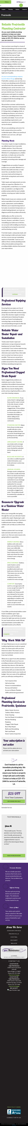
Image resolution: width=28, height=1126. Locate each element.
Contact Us (24, 9)
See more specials (14, 801)
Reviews (17, 9)
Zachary (14, 940)
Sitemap (14, 1125)
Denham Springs (14, 930)
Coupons (3, 9)
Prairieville (14, 933)
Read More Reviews (14, 855)
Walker (14, 943)
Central (14, 937)
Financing (10, 9)
